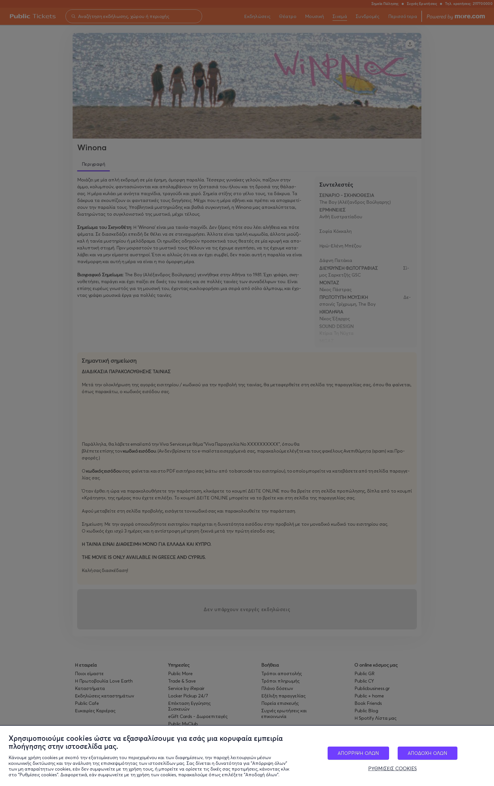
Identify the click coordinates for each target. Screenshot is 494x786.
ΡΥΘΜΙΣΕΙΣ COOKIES (392, 768)
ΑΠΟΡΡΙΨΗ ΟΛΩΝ (358, 753)
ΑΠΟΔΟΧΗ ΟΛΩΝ (427, 753)
